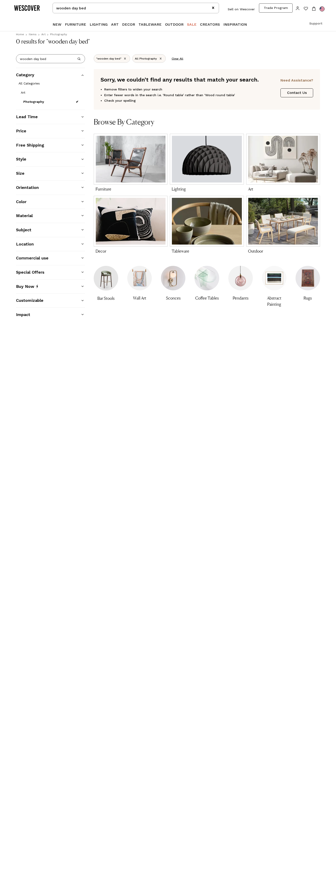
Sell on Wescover (241, 9)
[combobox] (136, 8)
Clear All (177, 58)
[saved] (306, 9)
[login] (298, 8)
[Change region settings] (322, 8)
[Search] (79, 58)
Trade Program (276, 8)
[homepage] (28, 8)
